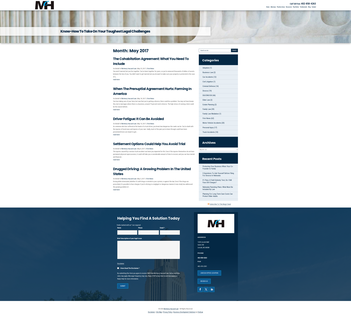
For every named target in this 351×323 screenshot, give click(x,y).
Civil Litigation (208, 82)
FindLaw (200, 312)
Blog (309, 7)
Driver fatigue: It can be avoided (138, 119)
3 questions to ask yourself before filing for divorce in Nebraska (218, 174)
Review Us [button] (204, 281)
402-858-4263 (308, 3)
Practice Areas (281, 7)
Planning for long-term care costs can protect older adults (218, 195)
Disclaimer (120, 263)
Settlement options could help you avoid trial (149, 144)
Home (268, 7)
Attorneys (273, 7)
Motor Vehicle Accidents (212, 123)
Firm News (150, 68)
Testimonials (303, 7)
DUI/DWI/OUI (207, 95)
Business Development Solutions (184, 312)
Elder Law (206, 100)
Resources (289, 7)
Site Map (159, 312)
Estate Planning (208, 104)
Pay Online (296, 7)
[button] (348, 312)
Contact (314, 7)
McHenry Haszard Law (129, 68)
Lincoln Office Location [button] (209, 273)
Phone (140, 228)
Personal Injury (208, 127)
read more (116, 79)
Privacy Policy (167, 312)
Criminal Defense (209, 86)
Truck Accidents (209, 132)
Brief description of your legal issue (129, 238)
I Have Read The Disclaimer (130, 268)
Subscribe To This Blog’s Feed (220, 204)
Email (162, 228)
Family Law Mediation (211, 114)
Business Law (208, 72)
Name (119, 228)
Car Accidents (208, 77)
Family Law (207, 109)
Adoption (206, 68)
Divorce (205, 91)
